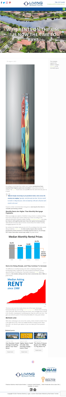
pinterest (10, 2)
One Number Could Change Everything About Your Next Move (12, 345)
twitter (4, 2)
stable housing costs (29, 310)
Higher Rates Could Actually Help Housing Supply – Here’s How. (26, 345)
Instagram (33, 362)
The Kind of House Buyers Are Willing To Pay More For (40, 344)
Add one (52, 66)
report (14, 189)
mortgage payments (36, 219)
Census (37, 272)
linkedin (7, 2)
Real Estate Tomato (53, 393)
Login (28, 393)
